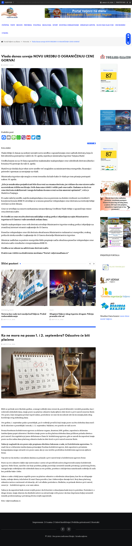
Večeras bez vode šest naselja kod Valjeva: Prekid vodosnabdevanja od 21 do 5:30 (44, 2)
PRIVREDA (28, 25)
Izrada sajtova (81, 536)
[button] (90, 264)
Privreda (4, 310)
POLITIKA (37, 25)
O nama (49, 522)
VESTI (12, 25)
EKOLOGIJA (46, 25)
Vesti (11, 310)
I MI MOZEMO (120, 25)
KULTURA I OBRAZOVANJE (69, 25)
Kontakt (95, 522)
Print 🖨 (91, 143)
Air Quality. (108, 70)
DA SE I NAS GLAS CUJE (105, 25)
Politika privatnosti (81, 522)
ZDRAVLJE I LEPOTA (87, 25)
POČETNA (5, 25)
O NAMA (5, 33)
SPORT (55, 25)
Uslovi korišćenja (62, 522)
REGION (19, 25)
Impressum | (39, 522)
